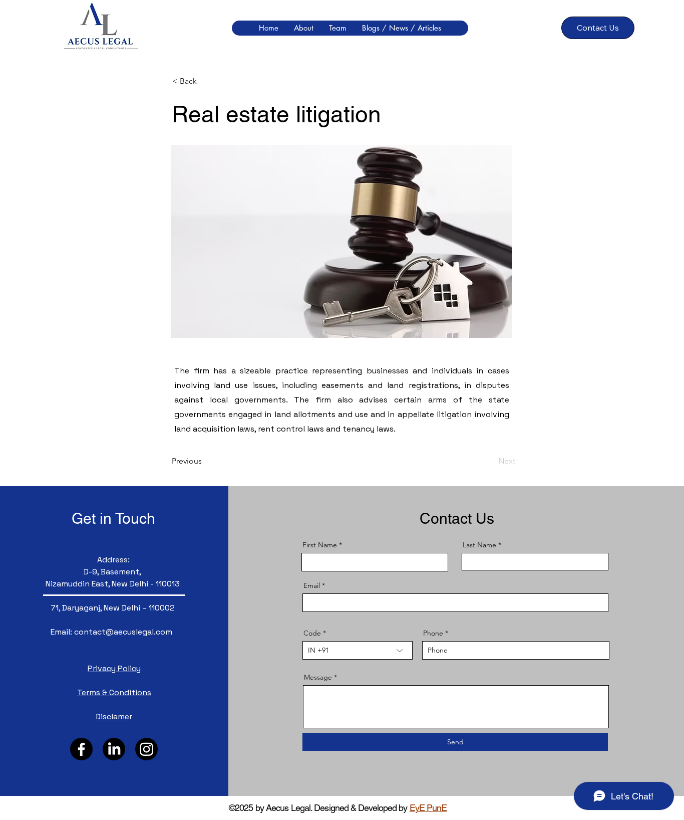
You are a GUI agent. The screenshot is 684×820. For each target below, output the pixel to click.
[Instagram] (146, 749)
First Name (319, 544)
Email (311, 585)
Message (318, 677)
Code (312, 633)
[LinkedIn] (114, 749)
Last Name (479, 544)
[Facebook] (81, 749)
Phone (433, 633)
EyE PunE (428, 807)
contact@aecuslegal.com (123, 632)
